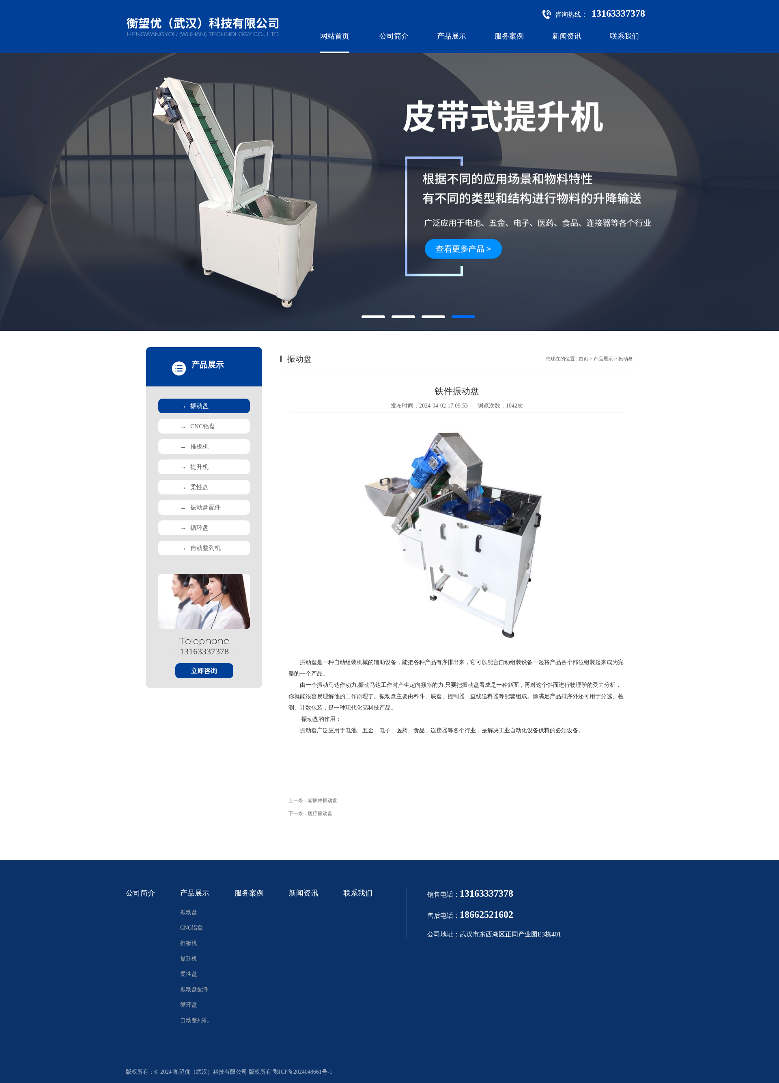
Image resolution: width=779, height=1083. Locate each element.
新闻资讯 (566, 36)
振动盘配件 (200, 507)
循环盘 (194, 527)
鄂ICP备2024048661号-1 (302, 1072)
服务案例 (509, 36)
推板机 (194, 446)
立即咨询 (204, 670)
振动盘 (194, 406)
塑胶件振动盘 (322, 800)
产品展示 (451, 36)
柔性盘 (194, 487)
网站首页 (334, 36)
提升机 (194, 467)
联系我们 (624, 36)
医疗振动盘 (320, 813)
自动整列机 (200, 548)
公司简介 (394, 36)
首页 (583, 359)
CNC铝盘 (197, 426)
